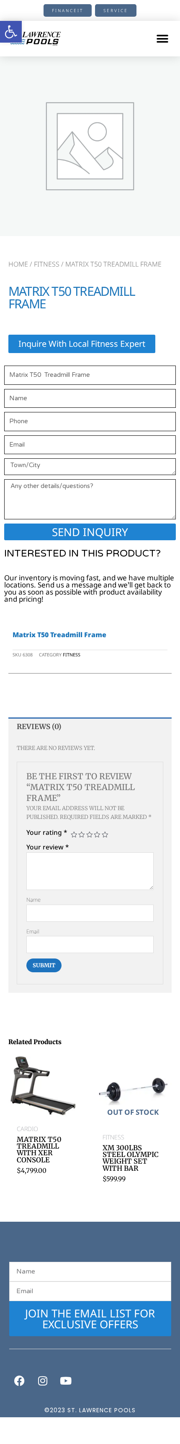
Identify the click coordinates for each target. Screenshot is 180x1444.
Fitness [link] (46, 264)
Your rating (46, 832)
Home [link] (18, 264)
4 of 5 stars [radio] (97, 834)
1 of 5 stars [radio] (74, 834)
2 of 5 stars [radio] (81, 834)
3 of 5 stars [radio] (89, 834)
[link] (11, 32)
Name (33, 899)
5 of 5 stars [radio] (105, 834)
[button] (162, 38)
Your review (47, 847)
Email (32, 931)
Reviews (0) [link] (39, 726)
